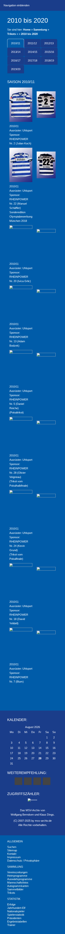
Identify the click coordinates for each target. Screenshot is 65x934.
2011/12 (32, 43)
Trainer (11, 924)
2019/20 (15, 69)
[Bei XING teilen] (46, 781)
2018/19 (49, 60)
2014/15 (32, 51)
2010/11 (15, 43)
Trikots (11, 33)
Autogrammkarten (18, 885)
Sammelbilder (15, 889)
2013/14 (15, 51)
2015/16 (49, 51)
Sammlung (40, 29)
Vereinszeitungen (17, 872)
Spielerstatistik (15, 914)
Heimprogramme (17, 875)
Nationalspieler (16, 911)
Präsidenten (14, 918)
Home (27, 29)
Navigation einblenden (16, 5)
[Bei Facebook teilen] (18, 781)
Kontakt (11, 853)
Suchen (11, 846)
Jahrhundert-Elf (16, 907)
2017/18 (32, 60)
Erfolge (11, 904)
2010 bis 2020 (29, 33)
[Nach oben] (32, 698)
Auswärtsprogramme (19, 879)
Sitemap (12, 850)
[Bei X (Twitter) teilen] (28, 781)
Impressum (14, 857)
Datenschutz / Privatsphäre (23, 860)
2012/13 (49, 43)
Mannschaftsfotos (17, 882)
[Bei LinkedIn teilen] (37, 781)
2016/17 (15, 60)
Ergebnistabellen (17, 921)
